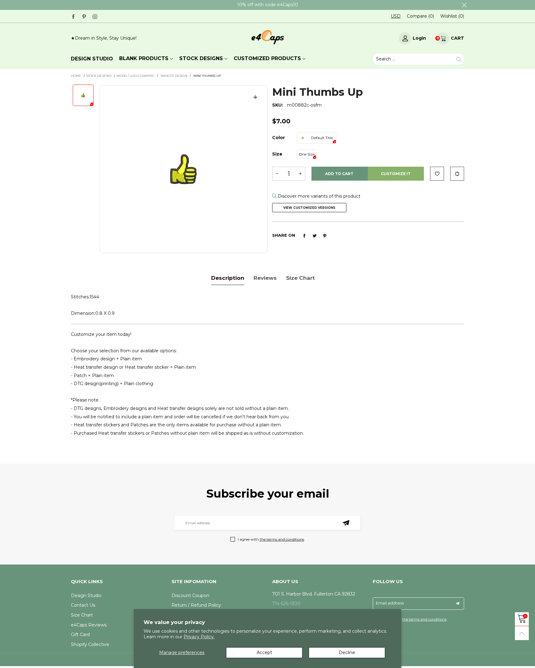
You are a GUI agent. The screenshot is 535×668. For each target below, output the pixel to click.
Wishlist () (452, 16)
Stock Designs (201, 58)
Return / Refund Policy (196, 605)
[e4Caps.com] (267, 37)
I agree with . (271, 539)
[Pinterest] (84, 16)
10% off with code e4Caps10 (267, 4)
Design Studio (86, 595)
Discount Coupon (190, 595)
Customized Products (267, 58)
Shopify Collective (90, 644)
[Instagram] (94, 16)
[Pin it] (324, 235)
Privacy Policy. (199, 636)
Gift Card (80, 634)
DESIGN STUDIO (92, 59)
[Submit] (459, 59)
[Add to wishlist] (437, 174)
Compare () (420, 16)
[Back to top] (522, 633)
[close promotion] (464, 5)
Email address (390, 602)
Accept (264, 652)
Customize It (396, 173)
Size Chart (82, 615)
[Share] (304, 235)
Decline (347, 652)
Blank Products (143, 58)
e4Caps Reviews (89, 625)
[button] (277, 173)
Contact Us (83, 605)
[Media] (255, 97)
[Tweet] (314, 235)
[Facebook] (73, 16)
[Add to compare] (457, 174)
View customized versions (309, 208)
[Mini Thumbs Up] (183, 169)
